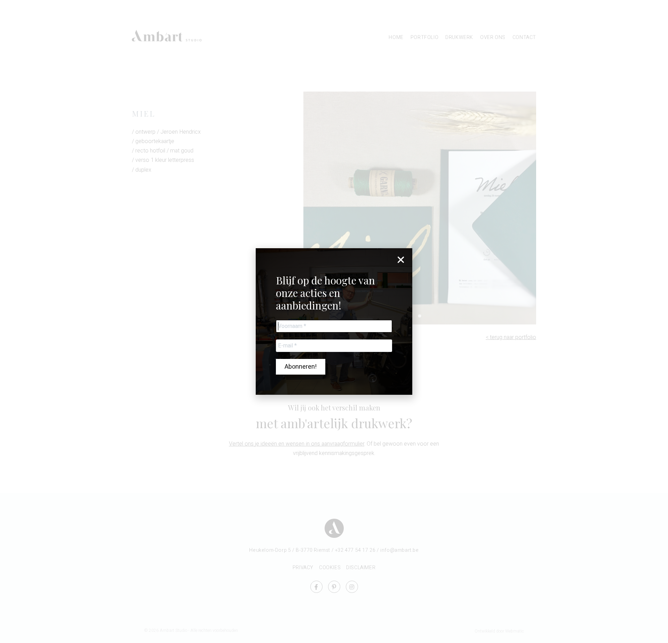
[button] (400, 259)
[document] (334, 321)
